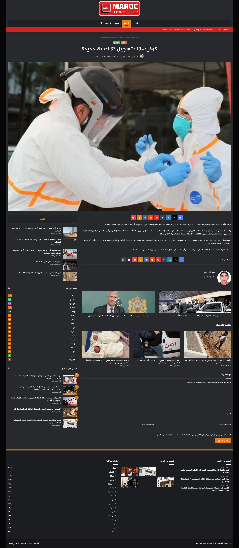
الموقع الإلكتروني (148, 424)
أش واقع (72, 359)
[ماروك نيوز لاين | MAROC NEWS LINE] (120, 8)
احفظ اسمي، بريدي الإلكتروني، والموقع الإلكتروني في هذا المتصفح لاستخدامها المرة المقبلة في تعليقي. (193, 435)
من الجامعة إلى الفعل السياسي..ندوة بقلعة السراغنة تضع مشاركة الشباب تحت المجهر (36, 377)
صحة (73, 335)
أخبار (127, 23)
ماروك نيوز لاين (207, 543)
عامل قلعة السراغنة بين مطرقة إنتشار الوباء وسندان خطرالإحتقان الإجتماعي (36, 241)
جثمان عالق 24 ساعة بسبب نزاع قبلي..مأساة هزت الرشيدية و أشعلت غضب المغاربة (208, 361)
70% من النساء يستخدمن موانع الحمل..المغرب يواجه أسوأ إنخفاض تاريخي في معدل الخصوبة (107, 361)
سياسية (72, 303)
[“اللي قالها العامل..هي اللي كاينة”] (70, 265)
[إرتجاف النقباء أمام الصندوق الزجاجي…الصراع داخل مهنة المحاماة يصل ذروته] (129, 482)
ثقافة (73, 323)
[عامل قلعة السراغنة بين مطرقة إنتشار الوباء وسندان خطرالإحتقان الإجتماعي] (70, 243)
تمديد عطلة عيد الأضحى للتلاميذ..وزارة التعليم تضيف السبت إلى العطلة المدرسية (37, 421)
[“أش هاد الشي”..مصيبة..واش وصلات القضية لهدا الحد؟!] (70, 276)
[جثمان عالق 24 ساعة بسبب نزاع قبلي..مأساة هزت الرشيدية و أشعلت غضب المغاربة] (207, 344)
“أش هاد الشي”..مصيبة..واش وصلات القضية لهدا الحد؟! (40, 272)
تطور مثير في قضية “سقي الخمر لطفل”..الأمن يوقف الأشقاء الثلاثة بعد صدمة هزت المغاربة (189, 29)
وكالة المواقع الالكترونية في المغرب (20, 543)
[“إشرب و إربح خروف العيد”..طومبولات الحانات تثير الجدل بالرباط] (70, 412)
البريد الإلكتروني (225, 424)
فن (74, 328)
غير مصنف (71, 339)
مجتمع (116, 42)
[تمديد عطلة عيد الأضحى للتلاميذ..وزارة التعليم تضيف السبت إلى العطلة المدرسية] (70, 423)
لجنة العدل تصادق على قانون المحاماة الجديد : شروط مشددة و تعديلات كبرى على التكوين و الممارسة (37, 388)
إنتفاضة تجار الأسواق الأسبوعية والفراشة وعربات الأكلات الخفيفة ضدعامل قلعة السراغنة (37, 252)
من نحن (198, 543)
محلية (73, 331)
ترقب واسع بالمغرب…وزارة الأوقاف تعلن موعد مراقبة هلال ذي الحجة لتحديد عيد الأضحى (36, 399)
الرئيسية (136, 23)
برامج (118, 23)
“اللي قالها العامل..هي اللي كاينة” (48, 261)
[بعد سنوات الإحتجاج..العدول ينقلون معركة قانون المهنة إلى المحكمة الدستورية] (165, 482)
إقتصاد (72, 307)
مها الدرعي (135, 56)
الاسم (228, 413)
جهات (73, 311)
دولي (73, 319)
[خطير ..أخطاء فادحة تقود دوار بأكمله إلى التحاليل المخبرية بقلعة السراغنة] (70, 232)
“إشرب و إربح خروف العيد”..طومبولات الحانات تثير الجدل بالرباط (37, 409)
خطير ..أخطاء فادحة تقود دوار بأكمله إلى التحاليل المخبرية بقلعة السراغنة (36, 229)
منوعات (72, 347)
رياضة (73, 315)
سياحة (72, 351)
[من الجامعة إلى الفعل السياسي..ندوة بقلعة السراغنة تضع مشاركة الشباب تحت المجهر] (70, 379)
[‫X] (207, 276)
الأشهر (42, 219)
